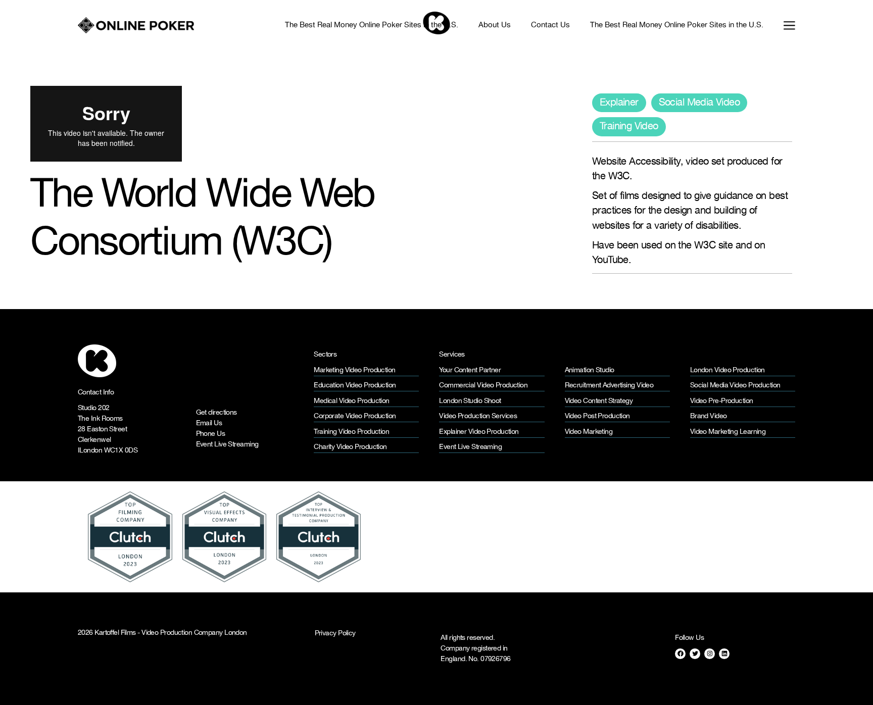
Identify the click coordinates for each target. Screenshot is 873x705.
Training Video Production (351, 432)
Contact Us (550, 25)
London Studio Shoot (470, 401)
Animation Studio (589, 370)
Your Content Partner (470, 370)
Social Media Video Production (735, 385)
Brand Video (708, 416)
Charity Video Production (350, 447)
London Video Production (727, 370)
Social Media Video (699, 103)
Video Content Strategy (599, 401)
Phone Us (210, 434)
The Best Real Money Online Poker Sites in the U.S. (371, 25)
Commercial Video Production (483, 385)
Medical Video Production (352, 401)
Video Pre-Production (721, 401)
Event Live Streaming (227, 444)
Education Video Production (355, 385)
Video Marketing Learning (728, 432)
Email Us (209, 423)
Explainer (619, 103)
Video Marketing (589, 432)
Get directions (216, 413)
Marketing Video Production (354, 370)
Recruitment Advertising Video (609, 385)
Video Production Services (478, 416)
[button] (784, 25)
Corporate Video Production (355, 416)
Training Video (629, 126)
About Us (494, 25)
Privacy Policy (335, 633)
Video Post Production (597, 416)
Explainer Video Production (478, 432)
